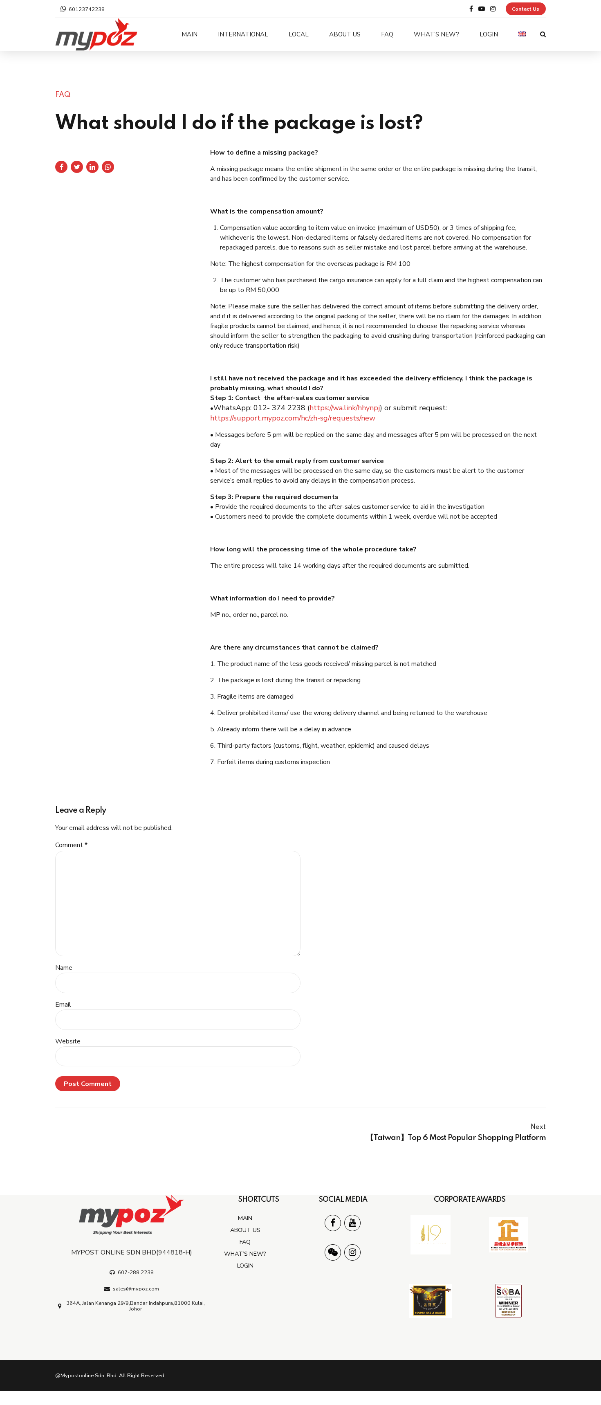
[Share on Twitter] (77, 167)
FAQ (387, 34)
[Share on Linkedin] (92, 167)
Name (63, 967)
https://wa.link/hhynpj (344, 408)
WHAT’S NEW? (436, 34)
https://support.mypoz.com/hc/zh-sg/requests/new (292, 418)
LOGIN (489, 34)
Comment (71, 845)
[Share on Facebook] (61, 167)
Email (63, 1004)
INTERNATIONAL (243, 34)
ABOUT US (345, 34)
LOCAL (299, 34)
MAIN (189, 34)
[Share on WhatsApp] (108, 167)
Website (68, 1041)
